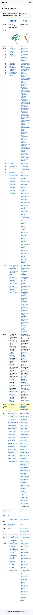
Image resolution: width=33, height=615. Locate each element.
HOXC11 (22, 448)
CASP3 (21, 422)
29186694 (11, 340)
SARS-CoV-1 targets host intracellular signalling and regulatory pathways (24, 303)
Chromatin (23, 46)
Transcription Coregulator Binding (24, 96)
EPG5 (13, 422)
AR (23, 415)
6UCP (24, 533)
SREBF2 (15, 454)
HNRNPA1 (22, 407)
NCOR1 (22, 467)
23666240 (11, 398)
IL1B (23, 449)
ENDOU (22, 406)
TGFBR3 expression (24, 330)
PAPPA (10, 439)
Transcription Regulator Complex (12, 51)
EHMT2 (10, 422)
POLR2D (10, 445)
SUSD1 (14, 457)
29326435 (11, 364)
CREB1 (10, 418)
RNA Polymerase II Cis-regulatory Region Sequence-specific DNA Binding (25, 81)
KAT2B (21, 451)
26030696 (23, 380)
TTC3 (9, 460)
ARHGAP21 (23, 416)
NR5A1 (21, 475)
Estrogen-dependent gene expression (25, 297)
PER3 (25, 476)
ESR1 (21, 436)
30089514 (27, 385)
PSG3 (13, 446)
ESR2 (24, 436)
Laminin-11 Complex (12, 563)
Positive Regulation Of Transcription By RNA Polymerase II (25, 217)
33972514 (11, 374)
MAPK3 (26, 457)
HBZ (25, 442)
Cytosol (11, 54)
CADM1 (14, 415)
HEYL (13, 427)
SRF (21, 500)
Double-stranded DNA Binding (25, 108)
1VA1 (27, 528)
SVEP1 (10, 458)
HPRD (11, 15)
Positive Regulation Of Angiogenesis (24, 205)
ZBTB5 (21, 508)
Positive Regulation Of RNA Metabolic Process (25, 586)
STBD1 (10, 455)
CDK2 (21, 428)
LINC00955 (25, 454)
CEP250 (10, 416)
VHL (28, 505)
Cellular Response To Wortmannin (24, 238)
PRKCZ (21, 481)
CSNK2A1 (22, 430)
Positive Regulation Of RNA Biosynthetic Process (25, 558)
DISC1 (13, 419)
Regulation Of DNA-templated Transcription (13, 180)
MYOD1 (25, 464)
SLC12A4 (15, 451)
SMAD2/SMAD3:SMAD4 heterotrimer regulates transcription (25, 271)
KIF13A (10, 430)
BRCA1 (25, 421)
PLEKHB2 (10, 443)
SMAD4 (10, 452)
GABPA (25, 439)
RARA (24, 484)
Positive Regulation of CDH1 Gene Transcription (24, 320)
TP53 (24, 503)
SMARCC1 (22, 494)
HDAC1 (21, 443)
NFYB (28, 470)
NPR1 (13, 437)
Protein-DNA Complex (24, 59)
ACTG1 (15, 413)
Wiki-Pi (4, 2)
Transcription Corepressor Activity (12, 69)
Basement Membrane (12, 560)
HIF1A (21, 445)
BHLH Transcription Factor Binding (24, 136)
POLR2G (15, 445)
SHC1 (21, 491)
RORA (21, 488)
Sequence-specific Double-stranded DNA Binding (25, 158)
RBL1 (25, 485)
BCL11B (22, 419)
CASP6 (25, 422)
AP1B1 (9, 415)
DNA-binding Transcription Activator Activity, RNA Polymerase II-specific (25, 102)
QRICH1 (10, 448)
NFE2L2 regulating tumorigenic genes (24, 326)
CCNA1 (21, 425)
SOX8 (21, 497)
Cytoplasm (24, 52)
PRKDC (26, 481)
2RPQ (9, 528)
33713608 (11, 355)
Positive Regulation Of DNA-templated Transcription (13, 191)
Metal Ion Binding (25, 144)
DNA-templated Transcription (13, 541)
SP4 (26, 497)
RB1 (28, 484)
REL (28, 485)
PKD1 (13, 442)
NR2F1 (25, 473)
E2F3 (27, 433)
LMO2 (21, 455)
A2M (9, 413)
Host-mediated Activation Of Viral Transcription (25, 201)
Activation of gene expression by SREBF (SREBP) (25, 278)
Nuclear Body (12, 55)
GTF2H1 (10, 427)
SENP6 (21, 490)
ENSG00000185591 (24, 519)
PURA (21, 484)
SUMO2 (10, 457)
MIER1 (21, 461)
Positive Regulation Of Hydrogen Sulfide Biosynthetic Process (25, 244)
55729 (9, 511)
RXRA (24, 488)
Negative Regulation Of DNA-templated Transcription (13, 185)
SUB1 (23, 500)
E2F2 (24, 433)
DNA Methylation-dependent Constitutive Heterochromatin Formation (13, 174)
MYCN (21, 464)
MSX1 (21, 463)
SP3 (24, 497)
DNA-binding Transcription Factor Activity (25, 112)
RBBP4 (21, 485)
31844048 (11, 359)
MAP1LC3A (26, 455)
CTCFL (27, 430)
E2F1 (21, 433)
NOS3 (28, 472)
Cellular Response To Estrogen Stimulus (24, 227)
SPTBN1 (10, 454)
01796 (21, 515)
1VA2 (21, 530)
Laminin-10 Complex (12, 566)
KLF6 (27, 452)
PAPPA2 (14, 439)
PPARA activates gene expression (25, 266)
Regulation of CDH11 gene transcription (24, 310)
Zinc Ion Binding (25, 117)
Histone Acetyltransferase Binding (25, 120)
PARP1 (21, 476)
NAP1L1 (25, 466)
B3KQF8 (14, 524)
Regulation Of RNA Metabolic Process (25, 552)
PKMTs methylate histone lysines (13, 266)
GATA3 (25, 440)
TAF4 (21, 502)
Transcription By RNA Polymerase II (13, 537)
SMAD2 (25, 491)
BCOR (21, 421)
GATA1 (21, 440)
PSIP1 (21, 482)
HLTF (28, 445)
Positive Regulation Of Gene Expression (25, 175)
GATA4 (21, 442)
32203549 (27, 335)
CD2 (25, 427)
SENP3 (14, 449)
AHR (28, 413)
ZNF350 (10, 461)
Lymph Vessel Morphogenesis (13, 569)
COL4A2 (14, 416)
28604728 (11, 400)
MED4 (13, 436)
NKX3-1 (25, 472)
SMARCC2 (22, 496)
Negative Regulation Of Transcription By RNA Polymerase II (13, 166)
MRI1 (16, 436)
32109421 (11, 368)
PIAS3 (9, 442)
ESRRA (28, 436)
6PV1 (21, 531)
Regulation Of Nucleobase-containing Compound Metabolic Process (24, 578)
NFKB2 (21, 470)
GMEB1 (13, 424)
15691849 (23, 13)
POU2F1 (25, 478)
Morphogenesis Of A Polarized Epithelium (13, 545)
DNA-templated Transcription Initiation (13, 557)
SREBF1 (22, 499)
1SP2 (24, 528)
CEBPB (25, 428)
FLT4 (9, 424)
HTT (21, 449)
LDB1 (21, 454)
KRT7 (13, 430)
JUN (26, 449)
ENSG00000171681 (13, 519)
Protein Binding (13, 72)
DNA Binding (24, 106)
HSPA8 (26, 448)
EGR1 (21, 434)
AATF (24, 413)
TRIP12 (14, 458)
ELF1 (24, 434)
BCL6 (25, 419)
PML (28, 476)
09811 (9, 515)
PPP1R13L (25, 479)
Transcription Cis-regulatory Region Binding (25, 64)
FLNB (16, 422)
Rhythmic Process (23, 222)
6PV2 (24, 531)
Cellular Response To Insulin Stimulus (25, 180)
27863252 (23, 370)
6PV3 (27, 531)
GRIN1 (25, 406)
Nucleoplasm (12, 48)
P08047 (22, 524)
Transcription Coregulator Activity (12, 64)
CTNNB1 (22, 431)
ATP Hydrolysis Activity (13, 74)
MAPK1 (22, 457)
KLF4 (24, 452)
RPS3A (14, 448)
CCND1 (21, 427)
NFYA (25, 470)
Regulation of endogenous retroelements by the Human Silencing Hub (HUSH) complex (13, 279)
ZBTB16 (24, 506)
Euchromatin (24, 48)
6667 (21, 511)
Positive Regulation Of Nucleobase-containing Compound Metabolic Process (24, 594)
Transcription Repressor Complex (24, 55)
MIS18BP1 (26, 461)
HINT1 (24, 445)
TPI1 (21, 505)
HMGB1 (11, 428)
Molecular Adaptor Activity (25, 146)
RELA (21, 487)
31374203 (11, 350)
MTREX (25, 463)
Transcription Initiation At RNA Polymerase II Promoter (13, 550)
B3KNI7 (10, 524)
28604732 (11, 401)
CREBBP (14, 418)
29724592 (23, 376)
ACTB (12, 413)
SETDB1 (10, 451)
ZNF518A (14, 461)
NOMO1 (10, 437)
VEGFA (24, 505)
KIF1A (25, 451)
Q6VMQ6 (10, 525)
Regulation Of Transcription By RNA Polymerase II (25, 170)
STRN (13, 455)
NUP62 (25, 475)
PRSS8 (10, 446)
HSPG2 (15, 428)
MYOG (21, 466)
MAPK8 (22, 458)
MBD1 (13, 434)
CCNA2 (25, 425)
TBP (27, 502)
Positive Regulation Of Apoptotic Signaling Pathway (24, 259)
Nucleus (11, 46)
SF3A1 (25, 490)
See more (10, 572)
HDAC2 (25, 443)
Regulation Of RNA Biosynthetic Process (25, 548)
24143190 (11, 335)
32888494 (11, 379)
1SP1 (21, 528)
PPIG (21, 479)
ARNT (27, 416)
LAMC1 (10, 433)
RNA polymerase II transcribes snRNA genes (25, 288)
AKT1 (21, 415)
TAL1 (24, 502)
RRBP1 (10, 449)
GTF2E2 (10, 425)
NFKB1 (26, 469)
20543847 (11, 394)
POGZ (21, 478)
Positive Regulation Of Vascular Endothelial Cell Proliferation (25, 252)
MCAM (9, 436)
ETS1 (21, 439)
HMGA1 (22, 446)
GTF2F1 (14, 425)
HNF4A (26, 446)
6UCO (21, 533)
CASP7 (21, 424)
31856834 (23, 347)
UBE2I (12, 460)
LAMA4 (10, 431)
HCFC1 (28, 442)
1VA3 (24, 530)
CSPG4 (10, 419)
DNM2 (13, 421)
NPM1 (21, 473)
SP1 (25, 20)
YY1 (21, 506)
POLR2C (15, 443)
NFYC (21, 472)
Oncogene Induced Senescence (24, 283)
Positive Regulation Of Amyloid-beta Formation (24, 233)
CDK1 (27, 427)
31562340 (11, 353)
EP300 (27, 434)
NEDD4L (22, 469)
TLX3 (21, 503)
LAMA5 (14, 431)
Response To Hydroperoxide (24, 183)
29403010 (23, 352)
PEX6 (13, 440)
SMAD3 (22, 493)
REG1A (27, 409)
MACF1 (10, 434)
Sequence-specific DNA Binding (24, 141)
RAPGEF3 (22, 409)
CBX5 (25, 424)
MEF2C (22, 460)
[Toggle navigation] (29, 2)
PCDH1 (10, 440)
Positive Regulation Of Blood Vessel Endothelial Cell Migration (25, 195)
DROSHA (26, 431)
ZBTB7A (26, 508)
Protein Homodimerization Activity (25, 127)
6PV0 (27, 530)
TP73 (27, 503)
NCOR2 (26, 467)
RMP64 (25, 487)
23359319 (11, 389)
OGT (28, 475)
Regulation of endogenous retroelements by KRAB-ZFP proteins (13, 271)
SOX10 (27, 496)
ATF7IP (13, 20)
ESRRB (22, 437)
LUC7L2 (14, 433)
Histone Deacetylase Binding (24, 132)
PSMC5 (25, 482)
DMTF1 (10, 421)
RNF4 (28, 487)
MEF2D (26, 460)
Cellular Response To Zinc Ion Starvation (24, 188)
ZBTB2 (28, 506)
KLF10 (21, 452)
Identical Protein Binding (25, 123)
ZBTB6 (16, 460)
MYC (28, 463)
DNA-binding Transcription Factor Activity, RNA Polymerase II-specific (25, 90)
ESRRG (26, 437)
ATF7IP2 (26, 418)
